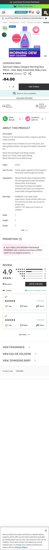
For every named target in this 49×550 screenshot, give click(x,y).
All (4, 290)
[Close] (46, 530)
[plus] (13, 86)
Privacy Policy (21, 547)
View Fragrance (14, 347)
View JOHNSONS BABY (17, 360)
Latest (8, 290)
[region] (24, 538)
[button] (45, 12)
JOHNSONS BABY (12, 63)
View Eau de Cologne (17, 354)
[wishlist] (25, 74)
